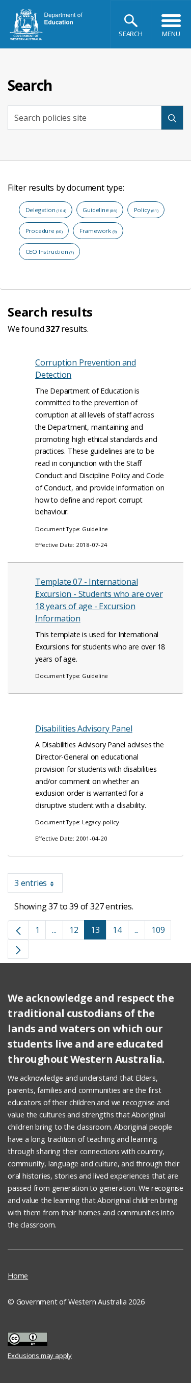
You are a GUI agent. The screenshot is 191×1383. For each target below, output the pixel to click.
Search (131, 33)
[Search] (172, 118)
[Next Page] (18, 949)
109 (161, 932)
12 (77, 932)
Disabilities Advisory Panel (83, 728)
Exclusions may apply (40, 1340)
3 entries (38, 885)
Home (18, 1276)
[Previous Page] (18, 930)
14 (120, 932)
